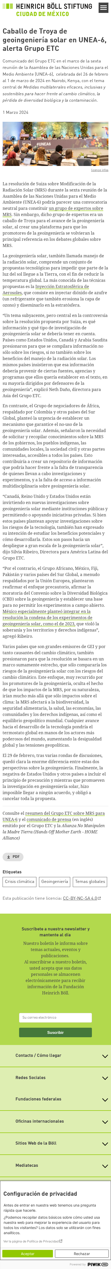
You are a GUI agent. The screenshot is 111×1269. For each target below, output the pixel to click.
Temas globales (90, 882)
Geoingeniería (54, 882)
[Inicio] (47, 9)
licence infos (99, 170)
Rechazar (82, 1253)
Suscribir (55, 1032)
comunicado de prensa (49, 819)
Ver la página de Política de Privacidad (31, 1241)
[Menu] (104, 8)
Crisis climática (19, 882)
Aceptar (27, 1253)
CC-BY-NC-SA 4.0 (80, 898)
